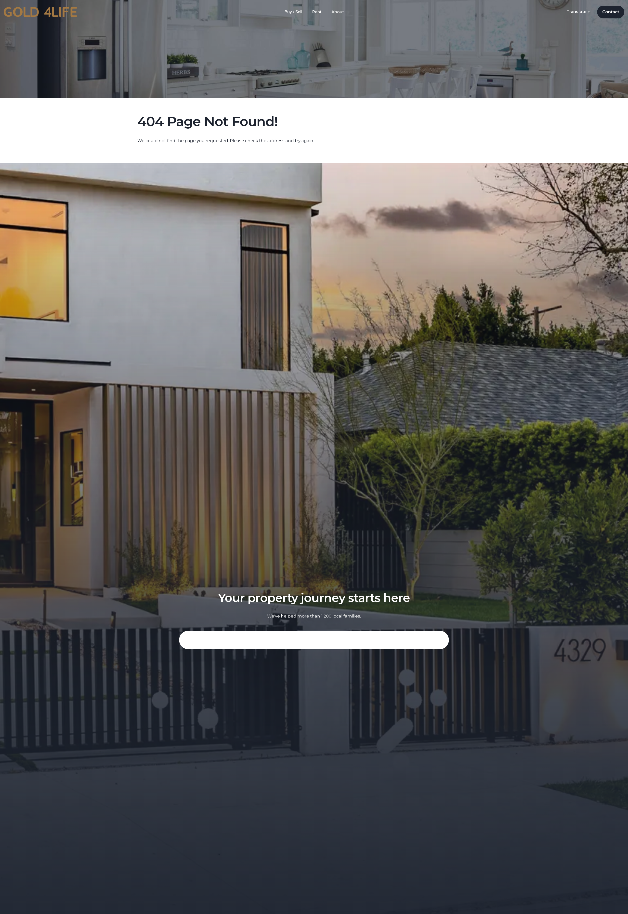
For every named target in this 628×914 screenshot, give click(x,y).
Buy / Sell (293, 12)
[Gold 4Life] (40, 11)
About (337, 12)
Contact (610, 11)
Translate (577, 11)
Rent (317, 12)
